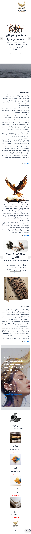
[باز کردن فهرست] (15, 530)
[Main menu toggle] (2, 6)
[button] (1, 38)
